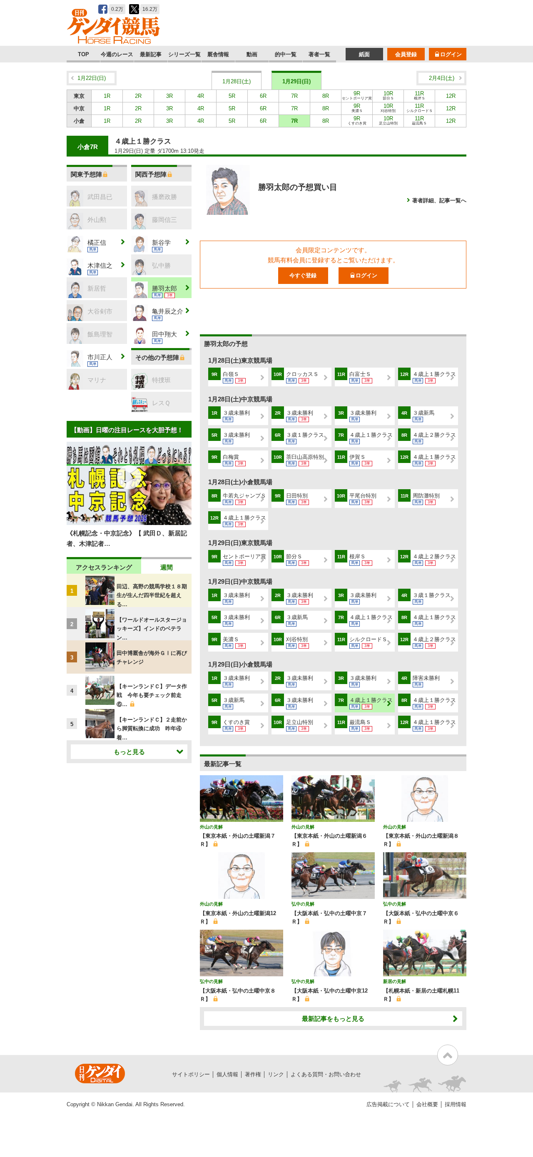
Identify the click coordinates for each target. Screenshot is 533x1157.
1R (107, 96)
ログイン (451, 54)
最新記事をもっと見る (333, 1018)
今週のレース (117, 54)
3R (169, 96)
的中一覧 (285, 54)
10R (388, 95)
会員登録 (406, 54)
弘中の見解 (302, 903)
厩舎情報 (218, 54)
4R (200, 96)
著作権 (253, 1074)
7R (294, 96)
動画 (252, 54)
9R (357, 95)
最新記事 (151, 54)
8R (325, 96)
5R (232, 96)
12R (451, 96)
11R (419, 95)
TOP (83, 54)
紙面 (364, 54)
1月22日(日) (91, 78)
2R (138, 96)
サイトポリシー (191, 1074)
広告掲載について (388, 1104)
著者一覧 (319, 54)
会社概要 (427, 1104)
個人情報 (227, 1074)
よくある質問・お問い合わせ (326, 1074)
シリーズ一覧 (184, 54)
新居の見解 (394, 981)
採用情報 (455, 1104)
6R (263, 96)
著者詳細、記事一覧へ (439, 200)
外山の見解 (211, 826)
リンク (276, 1074)
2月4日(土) (441, 78)
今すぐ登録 (302, 275)
